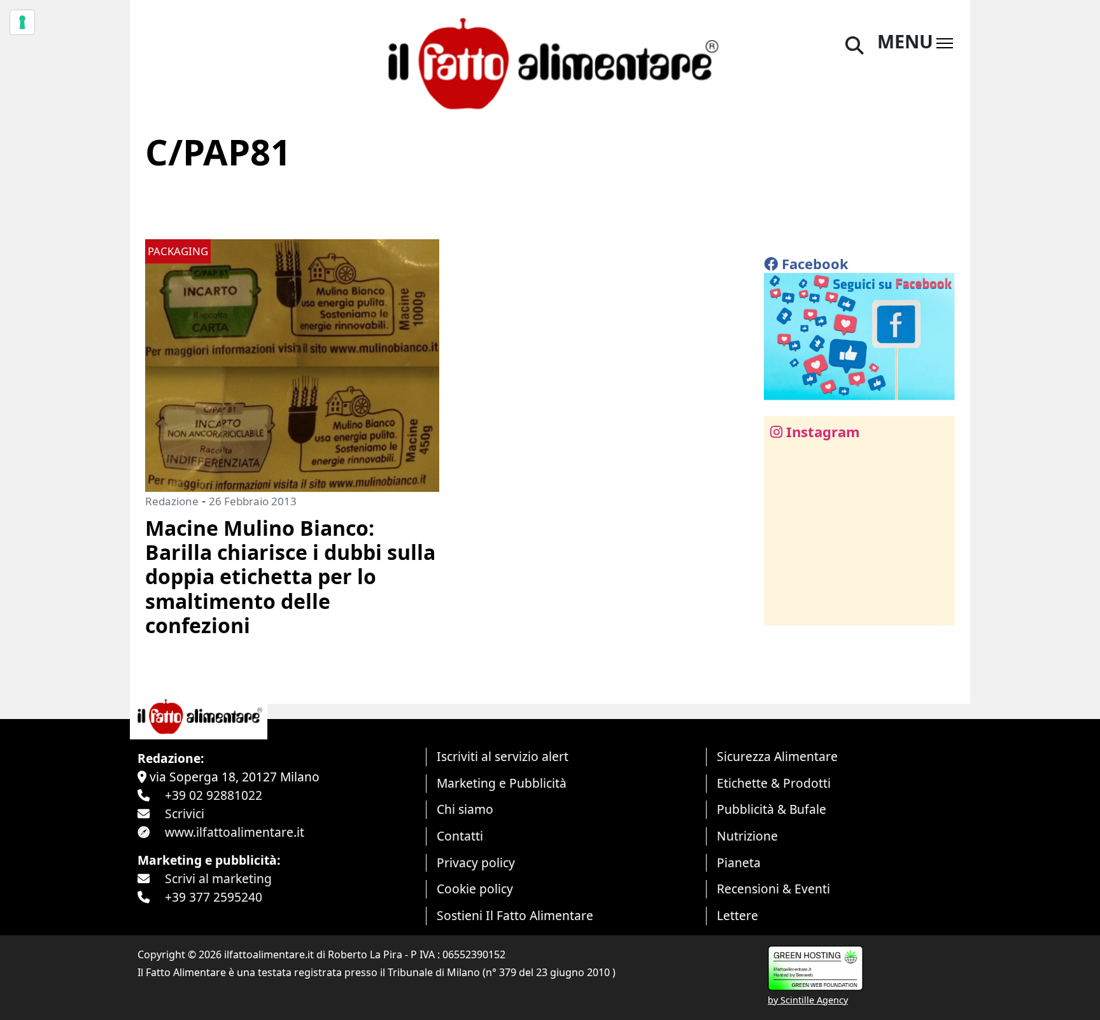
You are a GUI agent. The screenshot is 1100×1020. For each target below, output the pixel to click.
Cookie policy (475, 888)
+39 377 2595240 (213, 896)
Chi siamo (465, 809)
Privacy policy (476, 862)
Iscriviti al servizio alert (502, 756)
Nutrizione (747, 835)
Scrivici (184, 813)
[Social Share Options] (782, 608)
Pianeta (739, 862)
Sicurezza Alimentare (777, 756)
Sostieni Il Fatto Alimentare (515, 915)
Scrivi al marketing (218, 878)
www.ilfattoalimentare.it (234, 832)
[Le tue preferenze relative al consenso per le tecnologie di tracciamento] (22, 22)
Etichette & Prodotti (774, 783)
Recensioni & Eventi (773, 888)
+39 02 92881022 (213, 795)
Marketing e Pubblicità (502, 783)
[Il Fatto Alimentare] (550, 62)
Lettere (737, 915)
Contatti (460, 835)
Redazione (172, 501)
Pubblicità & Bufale (771, 809)
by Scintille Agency (808, 1000)
